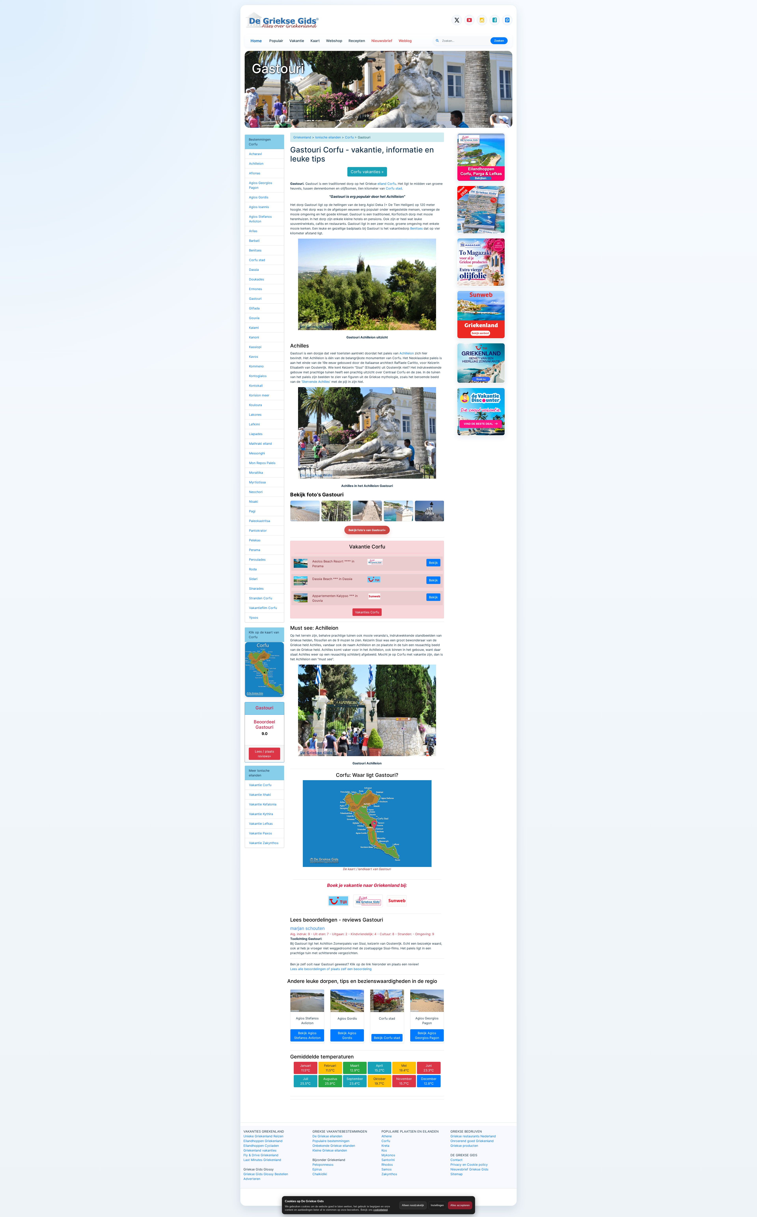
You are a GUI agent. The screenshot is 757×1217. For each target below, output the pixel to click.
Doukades (256, 279)
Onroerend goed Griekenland (472, 1141)
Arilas (253, 231)
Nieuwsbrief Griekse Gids (469, 1169)
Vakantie (296, 41)
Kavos (253, 357)
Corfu (349, 137)
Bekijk (433, 563)
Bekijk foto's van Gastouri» (367, 530)
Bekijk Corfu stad (387, 1038)
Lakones (255, 415)
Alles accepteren (460, 1205)
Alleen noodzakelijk (413, 1205)
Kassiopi (255, 347)
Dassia (254, 270)
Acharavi (255, 154)
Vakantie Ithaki (260, 795)
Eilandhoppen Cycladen (261, 1146)
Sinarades (256, 588)
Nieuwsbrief (381, 41)
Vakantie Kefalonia (262, 804)
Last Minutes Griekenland (262, 1160)
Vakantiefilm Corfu (263, 608)
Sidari (253, 579)
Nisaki (253, 501)
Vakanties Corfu (367, 612)
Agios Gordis (258, 197)
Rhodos (387, 1165)
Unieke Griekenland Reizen (263, 1136)
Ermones (255, 289)
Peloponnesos (322, 1165)
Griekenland (302, 137)
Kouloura (255, 405)
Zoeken (499, 40)
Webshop (334, 41)
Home (256, 40)
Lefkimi (254, 424)
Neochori (256, 492)
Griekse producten (464, 1146)
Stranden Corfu (260, 598)
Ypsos (253, 617)
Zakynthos (389, 1174)
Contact (456, 1160)
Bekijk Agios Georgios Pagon (427, 1035)
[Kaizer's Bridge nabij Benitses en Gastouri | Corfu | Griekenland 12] (367, 511)
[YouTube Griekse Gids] (469, 20)
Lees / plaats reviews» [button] (264, 753)
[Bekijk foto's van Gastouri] (429, 511)
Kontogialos (258, 376)
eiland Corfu (387, 184)
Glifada (254, 308)
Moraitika (256, 472)
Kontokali (256, 386)
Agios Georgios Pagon (260, 185)
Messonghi (257, 453)
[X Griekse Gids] (457, 20)
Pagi (252, 511)
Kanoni (254, 337)
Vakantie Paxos (260, 833)
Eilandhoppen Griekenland (262, 1141)
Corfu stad (394, 188)
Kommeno (256, 366)
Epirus (317, 1169)
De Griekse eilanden (327, 1136)
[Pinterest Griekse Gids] (507, 20)
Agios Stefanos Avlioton (260, 219)
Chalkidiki (319, 1174)
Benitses (416, 228)
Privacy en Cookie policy (469, 1165)
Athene (386, 1136)
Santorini (388, 1160)
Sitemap (456, 1174)
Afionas (254, 173)
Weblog (405, 41)
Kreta (385, 1146)
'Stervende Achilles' (315, 382)
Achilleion (406, 353)
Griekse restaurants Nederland (473, 1136)
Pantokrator (258, 530)
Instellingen (437, 1205)
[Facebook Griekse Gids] (494, 20)
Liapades (255, 434)
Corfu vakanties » (367, 171)
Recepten (357, 41)
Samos (386, 1169)
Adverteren (251, 1179)
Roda (253, 569)
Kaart (315, 41)
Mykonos (388, 1155)
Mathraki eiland (260, 444)
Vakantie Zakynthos (263, 843)
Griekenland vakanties (259, 1150)
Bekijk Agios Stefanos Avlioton (307, 1035)
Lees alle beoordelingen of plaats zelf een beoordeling (331, 969)
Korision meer (259, 395)
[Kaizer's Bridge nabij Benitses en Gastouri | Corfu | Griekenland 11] (398, 511)
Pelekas (254, 540)
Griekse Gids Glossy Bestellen (265, 1174)
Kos (384, 1150)
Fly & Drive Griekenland (260, 1155)
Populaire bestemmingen (330, 1141)
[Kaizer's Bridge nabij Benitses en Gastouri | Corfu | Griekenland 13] (336, 511)
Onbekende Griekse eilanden (333, 1146)
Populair (276, 41)
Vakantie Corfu (260, 785)
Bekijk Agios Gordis (347, 1035)
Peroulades (257, 559)
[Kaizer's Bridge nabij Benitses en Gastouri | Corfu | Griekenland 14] (305, 511)
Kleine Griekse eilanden (329, 1150)
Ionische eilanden (328, 137)
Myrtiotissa (257, 482)
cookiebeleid (380, 1209)
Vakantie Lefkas (261, 824)
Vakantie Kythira (261, 814)
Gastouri (255, 299)
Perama (254, 550)
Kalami (254, 328)
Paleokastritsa (259, 521)
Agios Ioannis (259, 207)
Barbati (254, 241)
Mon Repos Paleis (262, 463)
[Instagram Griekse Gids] (482, 20)
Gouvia (254, 318)
